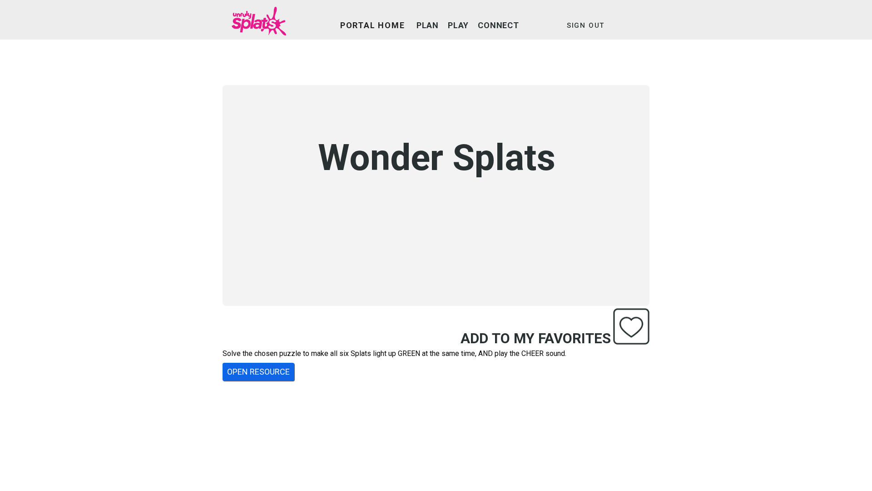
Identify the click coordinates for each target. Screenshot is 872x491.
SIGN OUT (585, 25)
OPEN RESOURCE (258, 371)
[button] (427, 25)
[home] (259, 25)
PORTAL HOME (372, 25)
